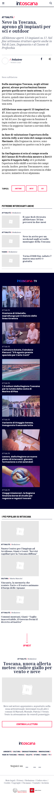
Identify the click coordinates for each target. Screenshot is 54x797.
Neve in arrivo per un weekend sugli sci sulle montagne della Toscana (36, 239)
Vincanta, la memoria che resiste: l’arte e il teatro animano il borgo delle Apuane (19, 585)
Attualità (7, 17)
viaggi (44, 754)
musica (21, 754)
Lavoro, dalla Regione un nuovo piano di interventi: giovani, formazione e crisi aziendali (19, 459)
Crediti (7, 783)
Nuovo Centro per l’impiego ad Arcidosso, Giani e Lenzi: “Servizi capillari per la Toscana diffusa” (19, 551)
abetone (18, 188)
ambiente (8, 751)
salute (29, 754)
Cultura (4, 578)
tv (50, 754)
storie (37, 754)
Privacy (20, 780)
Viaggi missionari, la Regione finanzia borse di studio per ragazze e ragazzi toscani (18, 496)
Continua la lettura (27, 724)
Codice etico (41, 780)
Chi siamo (26, 783)
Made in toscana (10, 754)
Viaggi (4, 252)
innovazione (45, 751)
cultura (17, 751)
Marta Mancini (16, 578)
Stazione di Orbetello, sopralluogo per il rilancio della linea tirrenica (19, 316)
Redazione (17, 59)
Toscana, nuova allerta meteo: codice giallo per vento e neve (27, 667)
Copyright (16, 783)
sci (42, 188)
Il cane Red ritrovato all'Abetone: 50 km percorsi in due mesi (34, 219)
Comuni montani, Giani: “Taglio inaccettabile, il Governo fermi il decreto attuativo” (19, 619)
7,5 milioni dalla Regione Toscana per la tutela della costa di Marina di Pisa (21, 389)
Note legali (10, 780)
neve (31, 188)
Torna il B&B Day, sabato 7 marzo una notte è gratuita (37, 258)
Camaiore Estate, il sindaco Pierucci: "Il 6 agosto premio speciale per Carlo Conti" (17, 352)
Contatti (36, 783)
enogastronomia (30, 751)
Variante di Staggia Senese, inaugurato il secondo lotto (17, 424)
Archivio (45, 783)
